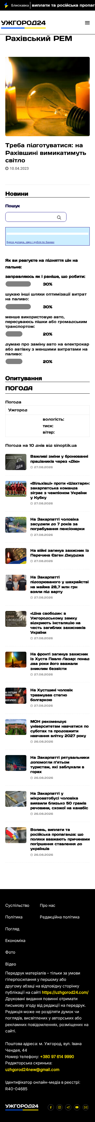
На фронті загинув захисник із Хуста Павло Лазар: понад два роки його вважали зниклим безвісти (59, 661)
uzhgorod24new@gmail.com (32, 1069)
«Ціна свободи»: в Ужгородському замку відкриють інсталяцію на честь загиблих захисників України (58, 623)
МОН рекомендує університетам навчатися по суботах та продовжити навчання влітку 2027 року (59, 728)
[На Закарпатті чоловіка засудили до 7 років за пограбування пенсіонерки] (15, 529)
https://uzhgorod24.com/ (65, 992)
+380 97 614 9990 (57, 1056)
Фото (10, 952)
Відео (10, 964)
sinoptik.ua (65, 445)
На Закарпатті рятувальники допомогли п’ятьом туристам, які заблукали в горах (59, 764)
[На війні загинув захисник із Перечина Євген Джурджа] (15, 560)
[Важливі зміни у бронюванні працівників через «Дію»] (15, 466)
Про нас (47, 905)
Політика (13, 916)
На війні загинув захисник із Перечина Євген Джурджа (59, 553)
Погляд (12, 928)
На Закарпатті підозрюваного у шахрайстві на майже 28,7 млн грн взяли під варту (59, 584)
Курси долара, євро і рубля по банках (30, 242)
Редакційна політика (59, 916)
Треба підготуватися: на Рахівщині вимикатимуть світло (45, 152)
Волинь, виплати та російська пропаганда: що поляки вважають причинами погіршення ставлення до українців (60, 839)
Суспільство (17, 905)
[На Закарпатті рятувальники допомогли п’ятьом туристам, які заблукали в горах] (15, 767)
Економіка (15, 940)
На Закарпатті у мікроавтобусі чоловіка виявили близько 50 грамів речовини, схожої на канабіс (59, 800)
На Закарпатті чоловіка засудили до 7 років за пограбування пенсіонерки (57, 524)
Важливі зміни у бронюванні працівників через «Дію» (59, 458)
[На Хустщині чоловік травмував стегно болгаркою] (15, 700)
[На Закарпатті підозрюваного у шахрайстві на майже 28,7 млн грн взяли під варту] (15, 587)
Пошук (12, 205)
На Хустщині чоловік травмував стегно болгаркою (51, 695)
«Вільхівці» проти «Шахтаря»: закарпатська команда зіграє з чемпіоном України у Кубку (60, 490)
